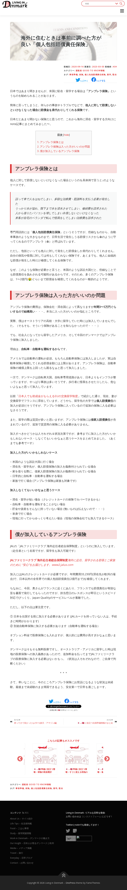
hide (66, 135)
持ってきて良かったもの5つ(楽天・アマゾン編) (35, 722)
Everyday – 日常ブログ (21, 857)
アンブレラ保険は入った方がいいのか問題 (63, 146)
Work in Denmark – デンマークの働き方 (30, 838)
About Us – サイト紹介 (21, 818)
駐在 (115, 74)
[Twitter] (69, 831)
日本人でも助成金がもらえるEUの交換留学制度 (48, 396)
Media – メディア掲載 (21, 848)
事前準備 (73, 74)
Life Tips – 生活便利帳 (21, 823)
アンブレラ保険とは (50, 142)
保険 (81, 74)
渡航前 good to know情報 (90, 70)
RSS (26, 812)
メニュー (122, 11)
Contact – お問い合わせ (21, 862)
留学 (109, 74)
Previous (20, 759)
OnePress (70, 882)
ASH (115, 66)
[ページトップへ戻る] (63, 875)
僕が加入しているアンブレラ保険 (58, 151)
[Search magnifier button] (121, 3)
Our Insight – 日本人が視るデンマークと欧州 (32, 843)
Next (107, 759)
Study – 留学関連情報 (20, 833)
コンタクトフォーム (91, 816)
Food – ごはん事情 (19, 828)
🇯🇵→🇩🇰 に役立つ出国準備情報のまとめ (95, 722)
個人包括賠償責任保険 (95, 74)
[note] (76, 831)
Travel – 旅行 (16, 852)
